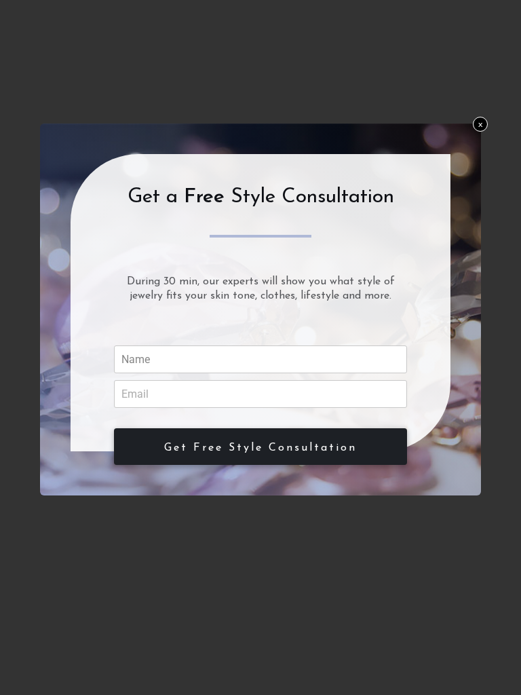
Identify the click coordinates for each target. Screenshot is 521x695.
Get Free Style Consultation (260, 448)
